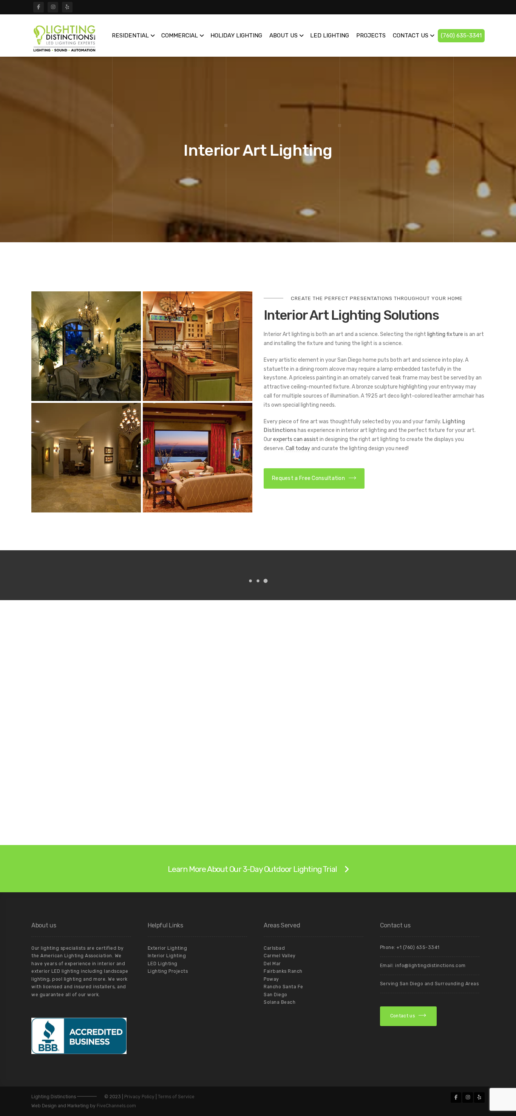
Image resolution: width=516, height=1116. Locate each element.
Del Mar (272, 963)
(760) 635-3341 (461, 35)
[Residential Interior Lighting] (86, 346)
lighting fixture (444, 334)
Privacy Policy (139, 1096)
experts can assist (295, 439)
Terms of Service (176, 1096)
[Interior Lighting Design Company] (86, 457)
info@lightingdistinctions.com (430, 965)
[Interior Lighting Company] (197, 457)
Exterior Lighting (167, 948)
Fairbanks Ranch (283, 971)
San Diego (275, 994)
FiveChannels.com (116, 1105)
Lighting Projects (168, 971)
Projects (371, 35)
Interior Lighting (167, 955)
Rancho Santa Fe (283, 986)
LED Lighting (329, 35)
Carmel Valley (280, 955)
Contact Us (410, 35)
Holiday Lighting (236, 35)
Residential (130, 35)
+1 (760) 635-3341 (418, 947)
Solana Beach (279, 1002)
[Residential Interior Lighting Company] (197, 346)
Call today (297, 448)
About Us (283, 35)
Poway (271, 979)
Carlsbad (274, 948)
